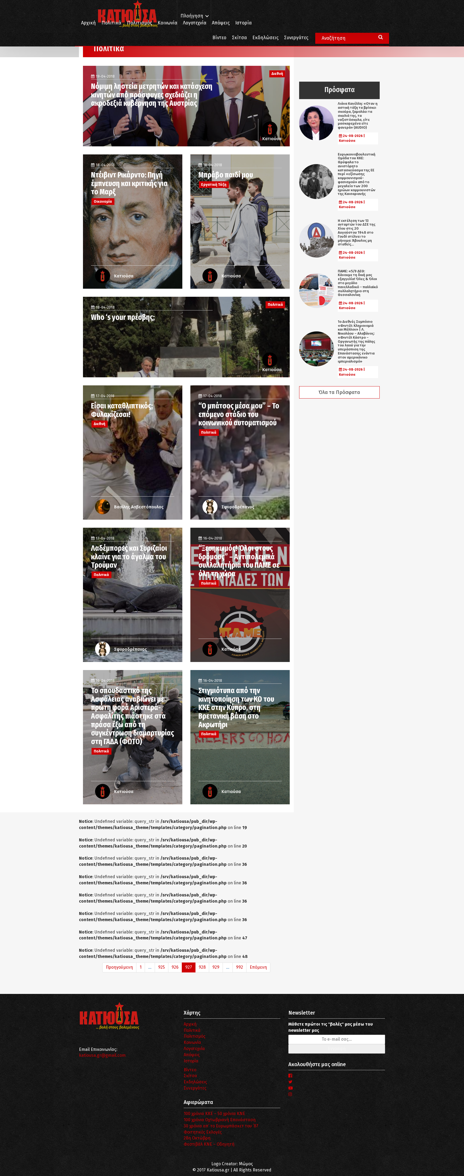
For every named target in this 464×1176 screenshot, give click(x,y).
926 (175, 967)
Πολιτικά (111, 23)
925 (161, 967)
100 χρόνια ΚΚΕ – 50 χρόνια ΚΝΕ (214, 1113)
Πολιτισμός (139, 23)
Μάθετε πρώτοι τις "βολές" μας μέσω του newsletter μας (330, 1027)
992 (239, 967)
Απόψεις (221, 23)
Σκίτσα (239, 38)
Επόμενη (258, 967)
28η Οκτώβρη (197, 1138)
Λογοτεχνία (194, 1048)
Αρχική (88, 23)
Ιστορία (243, 23)
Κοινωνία (167, 23)
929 (215, 967)
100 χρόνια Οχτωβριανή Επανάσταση (220, 1119)
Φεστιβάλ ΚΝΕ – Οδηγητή (209, 1144)
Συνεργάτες (296, 38)
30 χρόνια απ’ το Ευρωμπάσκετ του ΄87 (221, 1125)
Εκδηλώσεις (265, 38)
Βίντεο (219, 38)
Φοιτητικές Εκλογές (203, 1132)
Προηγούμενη (119, 967)
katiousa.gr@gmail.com (102, 1055)
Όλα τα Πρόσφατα (339, 392)
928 (202, 967)
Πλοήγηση (191, 16)
